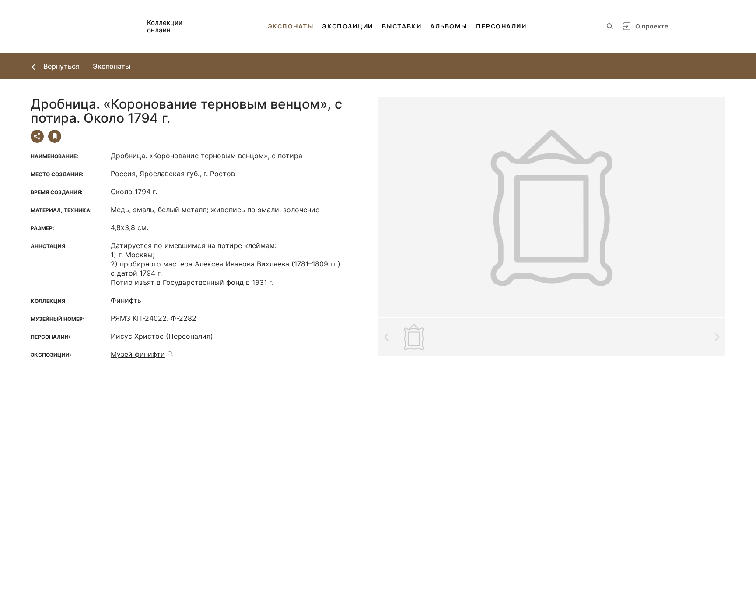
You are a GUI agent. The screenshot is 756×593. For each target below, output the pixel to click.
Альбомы (448, 26)
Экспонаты (291, 26)
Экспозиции (347, 26)
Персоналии (501, 26)
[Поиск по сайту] (610, 26)
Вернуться (61, 66)
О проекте (651, 26)
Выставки (401, 26)
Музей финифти (138, 354)
